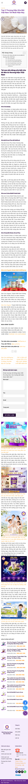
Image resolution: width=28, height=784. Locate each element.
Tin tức (3, 8)
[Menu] (2, 3)
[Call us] (25, 771)
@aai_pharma (16, 344)
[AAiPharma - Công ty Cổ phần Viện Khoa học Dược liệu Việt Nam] (14, 2)
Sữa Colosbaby (11, 58)
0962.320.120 (19, 752)
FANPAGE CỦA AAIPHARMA (17, 334)
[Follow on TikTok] (19, 771)
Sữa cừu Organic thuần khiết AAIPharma (14, 65)
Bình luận (6, 379)
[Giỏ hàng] (25, 2)
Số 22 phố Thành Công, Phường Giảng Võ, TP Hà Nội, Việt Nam (20, 763)
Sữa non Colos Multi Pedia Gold (15, 61)
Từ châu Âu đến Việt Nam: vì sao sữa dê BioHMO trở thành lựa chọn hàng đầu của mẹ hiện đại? (13, 450)
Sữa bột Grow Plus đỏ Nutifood (14, 60)
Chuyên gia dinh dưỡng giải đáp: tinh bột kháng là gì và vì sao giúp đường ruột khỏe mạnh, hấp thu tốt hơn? (14, 539)
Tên (4, 393)
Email (4, 400)
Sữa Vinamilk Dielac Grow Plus (14, 63)
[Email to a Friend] (15, 351)
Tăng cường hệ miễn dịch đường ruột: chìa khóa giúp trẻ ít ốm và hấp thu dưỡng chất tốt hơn (13, 584)
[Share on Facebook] (12, 351)
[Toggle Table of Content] (23, 53)
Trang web (6, 407)
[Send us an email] (22, 771)
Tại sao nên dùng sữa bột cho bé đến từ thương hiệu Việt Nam (13, 56)
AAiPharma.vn (22, 341)
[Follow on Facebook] (16, 771)
